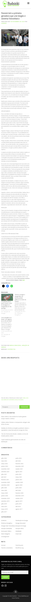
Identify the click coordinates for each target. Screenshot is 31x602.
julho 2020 (4, 487)
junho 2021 (19, 474)
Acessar (3, 545)
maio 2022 (4, 461)
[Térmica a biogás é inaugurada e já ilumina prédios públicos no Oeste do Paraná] (21, 305)
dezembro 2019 (20, 495)
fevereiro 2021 (5, 479)
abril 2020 (18, 490)
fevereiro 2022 (19, 463)
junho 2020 (19, 487)
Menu (28, 3)
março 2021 (19, 477)
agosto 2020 (19, 485)
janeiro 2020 (4, 495)
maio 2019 (4, 506)
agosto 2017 (19, 509)
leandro (4, 23)
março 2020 (4, 493)
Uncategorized (5, 536)
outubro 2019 (19, 498)
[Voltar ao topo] (15, 592)
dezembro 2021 (20, 466)
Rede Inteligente (5, 534)
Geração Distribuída (6, 528)
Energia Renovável (15, 345)
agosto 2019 (19, 501)
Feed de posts (19, 545)
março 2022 (4, 463)
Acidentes (3, 520)
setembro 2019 (5, 501)
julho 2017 (4, 512)
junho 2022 (19, 458)
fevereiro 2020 (19, 493)
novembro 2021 (5, 469)
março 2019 (4, 509)
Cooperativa (11, 349)
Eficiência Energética (6, 523)
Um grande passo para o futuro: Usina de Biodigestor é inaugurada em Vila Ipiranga (6, 305)
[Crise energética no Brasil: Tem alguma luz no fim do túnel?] (8, 327)
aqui (23, 280)
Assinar (5, 577)
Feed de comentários (7, 548)
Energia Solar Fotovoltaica (8, 526)
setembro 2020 (5, 485)
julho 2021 (4, 474)
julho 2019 (4, 504)
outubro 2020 (19, 482)
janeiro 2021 (19, 479)
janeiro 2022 (4, 466)
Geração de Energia (21, 526)
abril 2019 (18, 506)
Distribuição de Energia (22, 520)
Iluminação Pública (6, 531)
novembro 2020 (5, 482)
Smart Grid (18, 534)
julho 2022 (4, 458)
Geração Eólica (20, 528)
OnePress (24, 596)
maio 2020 (4, 490)
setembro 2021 (5, 471)
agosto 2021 (19, 471)
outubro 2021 (19, 469)
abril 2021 (3, 477)
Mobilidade (18, 531)
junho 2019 (19, 504)
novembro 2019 (5, 498)
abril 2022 (18, 461)
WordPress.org (19, 548)
